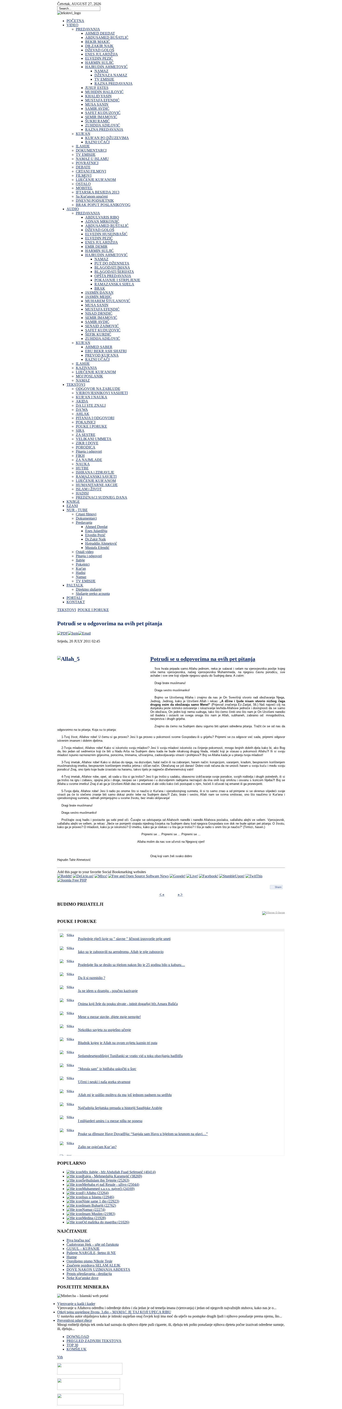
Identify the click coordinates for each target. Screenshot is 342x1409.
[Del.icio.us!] (83, 876)
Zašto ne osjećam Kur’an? (97, 1147)
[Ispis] (73, 633)
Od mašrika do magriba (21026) (105, 1222)
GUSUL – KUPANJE (83, 1249)
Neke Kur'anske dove (82, 1278)
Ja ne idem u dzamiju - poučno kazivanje (108, 991)
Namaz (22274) (93, 1210)
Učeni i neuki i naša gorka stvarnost (104, 1082)
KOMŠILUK (77, 1349)
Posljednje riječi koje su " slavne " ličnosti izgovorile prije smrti (124, 939)
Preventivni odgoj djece (74, 1320)
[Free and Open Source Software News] (138, 876)
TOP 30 (72, 1345)
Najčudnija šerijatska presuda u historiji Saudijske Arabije (120, 1108)
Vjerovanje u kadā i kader (76, 1304)
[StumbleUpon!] (232, 876)
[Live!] (192, 876)
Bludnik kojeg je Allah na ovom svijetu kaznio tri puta (117, 1043)
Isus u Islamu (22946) (98, 1197)
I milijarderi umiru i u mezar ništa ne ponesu (110, 1121)
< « (161, 894)
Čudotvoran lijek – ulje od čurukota (93, 1244)
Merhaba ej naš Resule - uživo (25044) (110, 1184)
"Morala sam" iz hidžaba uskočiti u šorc (107, 1069)
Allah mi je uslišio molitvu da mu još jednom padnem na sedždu (125, 1095)
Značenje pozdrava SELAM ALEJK (94, 1265)
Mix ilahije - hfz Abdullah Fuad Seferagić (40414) (119, 1172)
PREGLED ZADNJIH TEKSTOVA (94, 1341)
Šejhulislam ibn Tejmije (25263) (105, 1180)
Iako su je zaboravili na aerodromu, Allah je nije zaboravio (121, 952)
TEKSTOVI (66, 610)
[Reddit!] (64, 876)
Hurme (72, 1257)
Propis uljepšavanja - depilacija (89, 1274)
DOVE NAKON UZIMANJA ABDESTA (98, 1269)
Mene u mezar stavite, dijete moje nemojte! (109, 1017)
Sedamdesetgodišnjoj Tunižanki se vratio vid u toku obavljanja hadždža (130, 1056)
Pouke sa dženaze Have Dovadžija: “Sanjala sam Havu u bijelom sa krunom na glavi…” (143, 1134)
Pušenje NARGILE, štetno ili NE (91, 1253)
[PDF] (62, 633)
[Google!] (177, 876)
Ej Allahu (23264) (95, 1193)
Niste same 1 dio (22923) (100, 1201)
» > (180, 894)
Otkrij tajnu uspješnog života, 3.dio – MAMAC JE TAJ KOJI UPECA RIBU (114, 1312)
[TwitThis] (253, 876)
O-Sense (280, 912)
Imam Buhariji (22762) (99, 1205)
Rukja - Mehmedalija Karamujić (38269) (112, 1176)
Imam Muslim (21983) (98, 1214)
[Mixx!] (100, 876)
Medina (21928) (94, 1218)
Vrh (60, 1357)
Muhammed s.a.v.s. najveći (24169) (108, 1189)
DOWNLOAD (78, 1337)
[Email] (84, 633)
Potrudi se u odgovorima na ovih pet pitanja (202, 659)
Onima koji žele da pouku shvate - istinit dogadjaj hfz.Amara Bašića (128, 1004)
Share (278, 887)
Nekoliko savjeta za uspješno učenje (104, 1030)
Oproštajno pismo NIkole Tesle (89, 1261)
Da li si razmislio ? (91, 978)
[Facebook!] (208, 876)
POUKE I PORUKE (93, 610)
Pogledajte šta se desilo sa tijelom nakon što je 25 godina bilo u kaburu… (131, 965)
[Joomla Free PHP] (72, 880)
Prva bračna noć (78, 1240)
